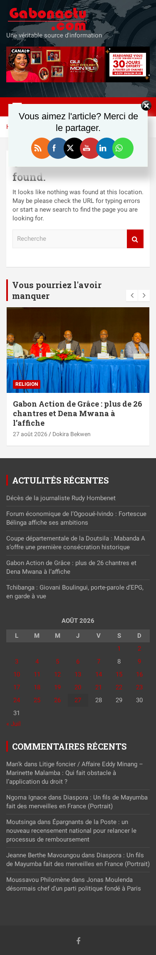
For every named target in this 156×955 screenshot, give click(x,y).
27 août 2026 (30, 434)
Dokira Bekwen (71, 434)
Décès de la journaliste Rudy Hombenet (61, 498)
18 (37, 687)
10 (16, 674)
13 (77, 674)
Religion (26, 384)
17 (16, 687)
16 (139, 674)
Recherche (135, 238)
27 (77, 700)
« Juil (13, 724)
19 (57, 687)
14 (98, 674)
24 (16, 700)
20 (77, 687)
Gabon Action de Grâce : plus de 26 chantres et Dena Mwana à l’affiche (77, 413)
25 (37, 700)
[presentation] (132, 295)
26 (57, 700)
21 (98, 687)
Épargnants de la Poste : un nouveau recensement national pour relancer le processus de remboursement (71, 830)
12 (57, 674)
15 (119, 674)
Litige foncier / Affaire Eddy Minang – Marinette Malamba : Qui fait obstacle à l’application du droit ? (74, 772)
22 (119, 687)
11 (37, 674)
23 (139, 687)
